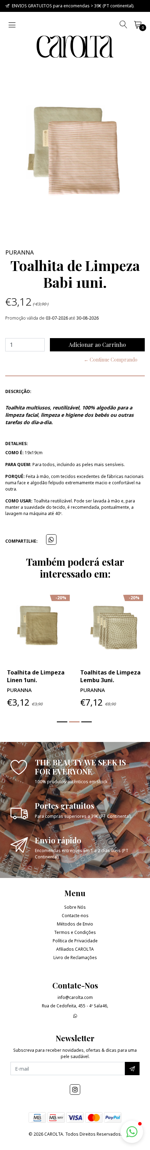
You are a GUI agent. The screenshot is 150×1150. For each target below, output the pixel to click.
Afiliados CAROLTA (75, 949)
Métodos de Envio (75, 924)
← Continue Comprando (110, 359)
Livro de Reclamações (75, 957)
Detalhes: (16, 444)
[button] (62, 721)
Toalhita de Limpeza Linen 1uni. (36, 676)
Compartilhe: (21, 541)
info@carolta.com (75, 997)
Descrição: (18, 391)
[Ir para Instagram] (75, 1089)
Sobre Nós (75, 907)
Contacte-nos (75, 916)
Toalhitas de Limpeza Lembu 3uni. (110, 676)
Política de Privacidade (75, 941)
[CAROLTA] (75, 46)
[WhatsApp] (75, 1016)
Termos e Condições (75, 932)
